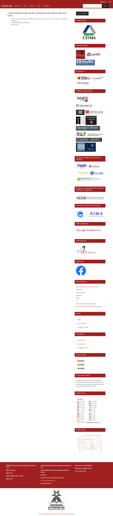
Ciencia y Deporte (80, 292)
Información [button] (46, 6)
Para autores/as (81, 344)
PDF (18, 24)
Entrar (110, 2)
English (79, 319)
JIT (76, 301)
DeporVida (79, 295)
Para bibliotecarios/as (83, 348)
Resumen (13, 24)
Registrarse (102, 2)
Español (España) (81, 323)
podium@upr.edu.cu (49, 480)
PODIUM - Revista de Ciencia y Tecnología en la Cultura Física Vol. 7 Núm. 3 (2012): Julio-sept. (36, 19)
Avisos (38, 6)
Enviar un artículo (82, 13)
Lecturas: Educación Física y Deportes (86, 304)
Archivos (31, 6)
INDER (77, 298)
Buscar (105, 6)
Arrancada (78, 289)
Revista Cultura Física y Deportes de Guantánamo (89, 306)
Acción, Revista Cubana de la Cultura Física (87, 287)
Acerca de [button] (17, 6)
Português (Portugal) (82, 327)
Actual (25, 6)
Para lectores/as (81, 340)
